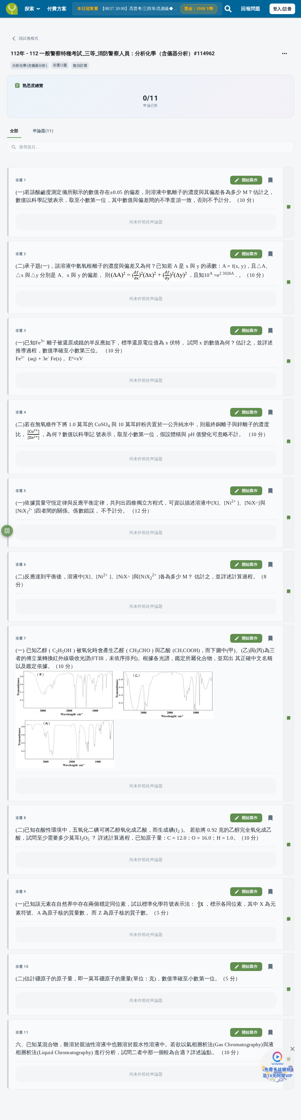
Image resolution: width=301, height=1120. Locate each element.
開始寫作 (249, 180)
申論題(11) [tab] (43, 130)
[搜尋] (228, 9)
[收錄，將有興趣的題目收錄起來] (270, 180)
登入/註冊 (282, 8)
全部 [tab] (14, 130)
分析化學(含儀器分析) (29, 65)
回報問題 (250, 8)
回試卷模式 (29, 38)
